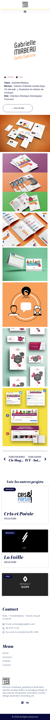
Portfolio (6, 661)
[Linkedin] (22, 702)
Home (5, 653)
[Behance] (27, 702)
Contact (6, 665)
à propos (7, 657)
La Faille (13, 557)
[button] (25, 11)
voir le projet (10, 518)
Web (20, 77)
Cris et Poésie (18, 514)
